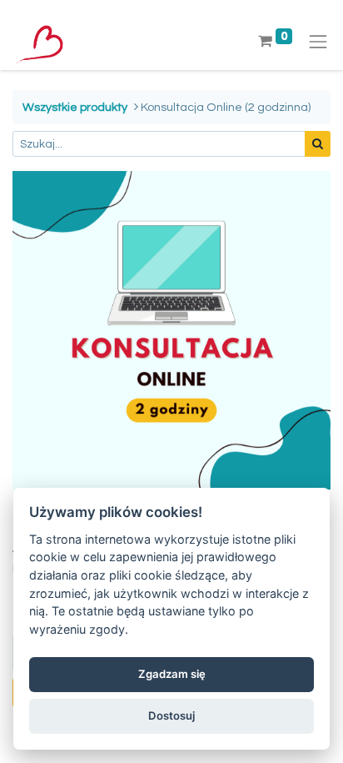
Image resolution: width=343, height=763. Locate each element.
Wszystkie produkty (74, 107)
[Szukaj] (318, 144)
